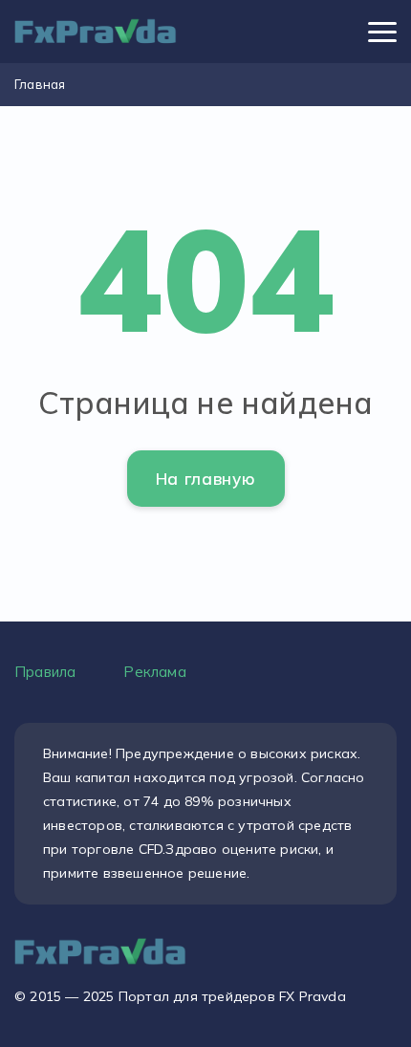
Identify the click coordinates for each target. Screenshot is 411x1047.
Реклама (154, 672)
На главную (206, 479)
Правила (45, 672)
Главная (39, 84)
